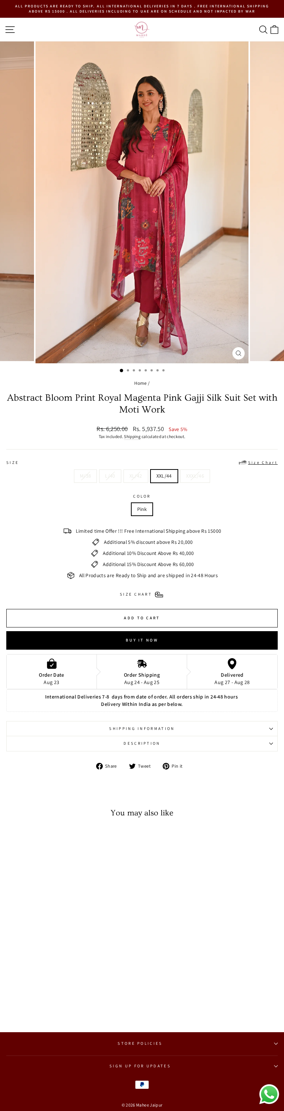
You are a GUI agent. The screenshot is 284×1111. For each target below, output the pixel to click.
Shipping (132, 436)
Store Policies (140, 1043)
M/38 (85, 475)
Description (142, 743)
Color (142, 496)
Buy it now (142, 640)
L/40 (110, 475)
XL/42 (135, 475)
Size (142, 462)
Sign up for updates (140, 1065)
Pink (142, 509)
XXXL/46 (195, 475)
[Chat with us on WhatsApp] (269, 1103)
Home (140, 383)
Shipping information (142, 728)
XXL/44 (164, 475)
